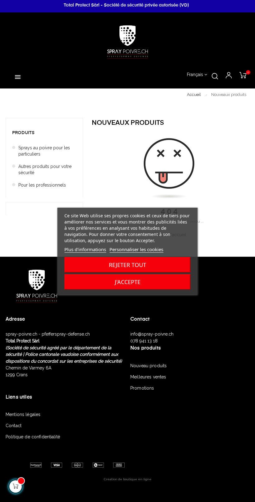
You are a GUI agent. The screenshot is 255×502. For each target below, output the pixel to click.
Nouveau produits (148, 365)
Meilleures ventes (148, 376)
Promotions (142, 388)
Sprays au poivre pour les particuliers (44, 150)
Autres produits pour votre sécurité (45, 169)
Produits (23, 133)
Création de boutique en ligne (127, 479)
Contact (13, 425)
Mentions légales (23, 414)
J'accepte (128, 282)
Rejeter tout (127, 265)
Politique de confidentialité (33, 436)
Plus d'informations (85, 249)
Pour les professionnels (42, 185)
